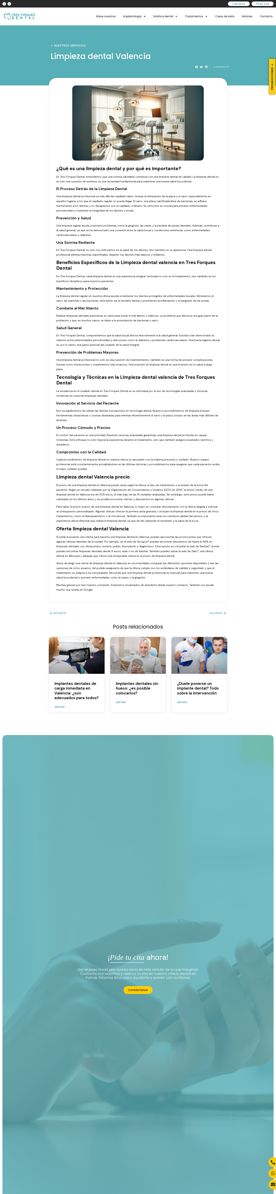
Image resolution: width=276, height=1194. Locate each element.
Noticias (247, 16)
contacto (182, 585)
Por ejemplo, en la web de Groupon (126, 541)
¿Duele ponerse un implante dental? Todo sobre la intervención (198, 688)
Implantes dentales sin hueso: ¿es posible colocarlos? (137, 688)
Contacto (266, 16)
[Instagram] (9, 4)
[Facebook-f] (4, 4)
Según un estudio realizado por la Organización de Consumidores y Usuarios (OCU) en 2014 (125, 489)
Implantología (132, 16)
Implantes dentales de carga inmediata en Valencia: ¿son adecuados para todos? (76, 690)
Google (88, 589)
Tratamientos (194, 16)
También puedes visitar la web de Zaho (173, 551)
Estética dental (163, 16)
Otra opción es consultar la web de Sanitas (182, 546)
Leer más (59, 707)
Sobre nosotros (106, 16)
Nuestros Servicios (70, 45)
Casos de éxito (225, 16)
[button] (197, 67)
